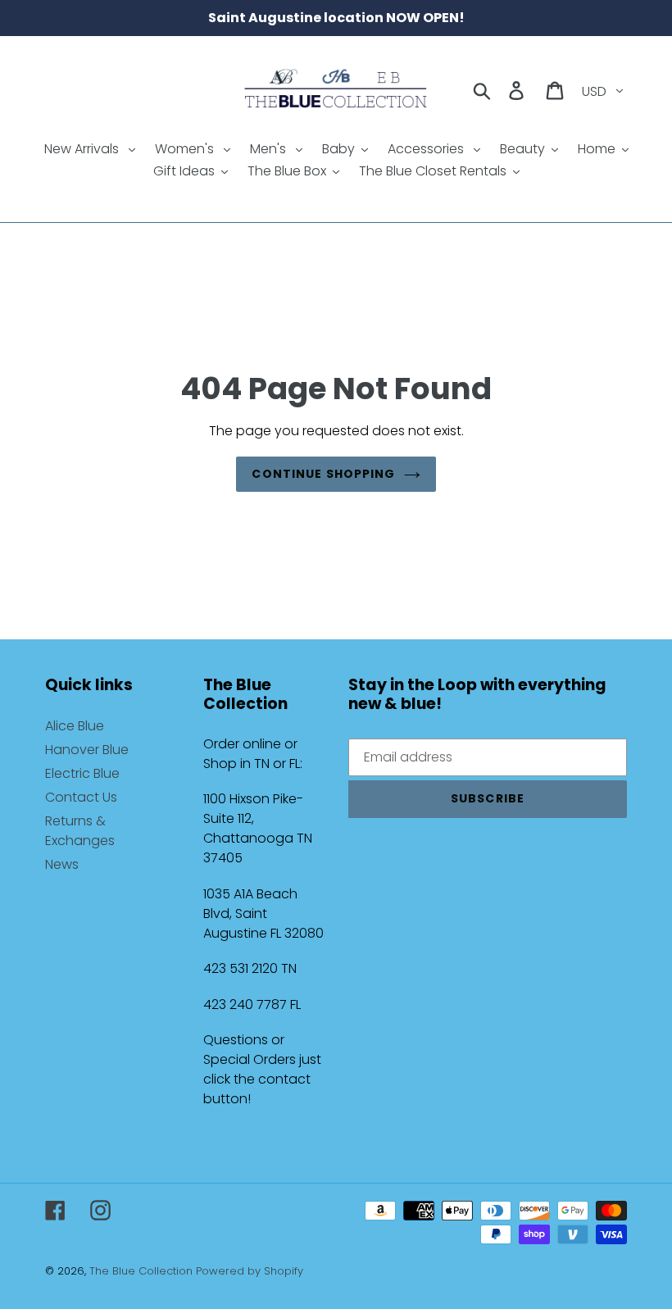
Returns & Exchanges (80, 830)
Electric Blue (82, 773)
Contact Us (81, 797)
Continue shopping (323, 474)
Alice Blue (74, 725)
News (62, 864)
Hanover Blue (87, 749)
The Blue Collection (142, 1271)
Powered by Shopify (249, 1271)
